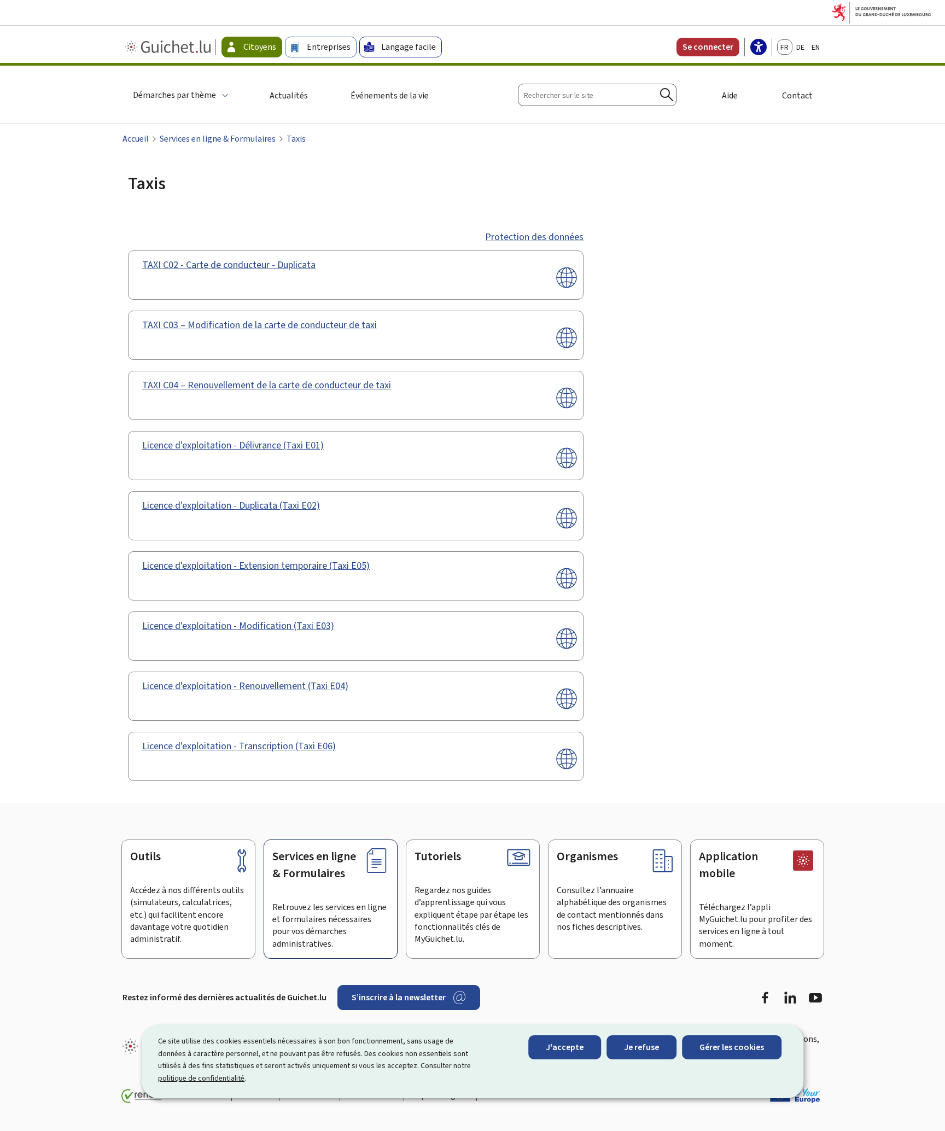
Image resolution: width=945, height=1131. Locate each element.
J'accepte (565, 1047)
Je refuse (641, 1047)
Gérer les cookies (731, 1047)
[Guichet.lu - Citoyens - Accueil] (169, 47)
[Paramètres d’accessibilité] (758, 48)
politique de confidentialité (201, 1078)
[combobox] (597, 95)
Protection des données (534, 236)
